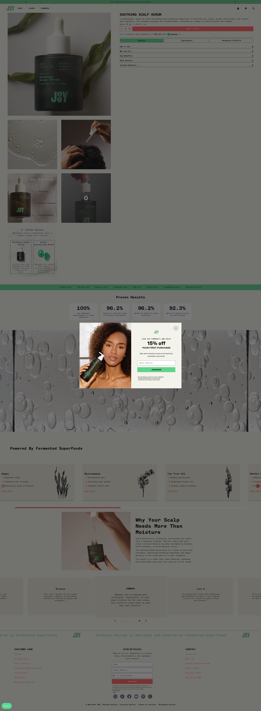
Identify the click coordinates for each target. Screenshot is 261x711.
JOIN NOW (156, 370)
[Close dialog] (176, 328)
